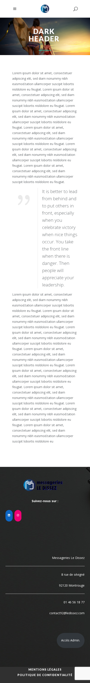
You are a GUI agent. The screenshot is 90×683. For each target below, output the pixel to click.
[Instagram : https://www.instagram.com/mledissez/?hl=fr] (18, 516)
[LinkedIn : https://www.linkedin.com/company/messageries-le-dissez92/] (9, 516)
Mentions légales (45, 669)
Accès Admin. (70, 640)
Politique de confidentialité (45, 675)
